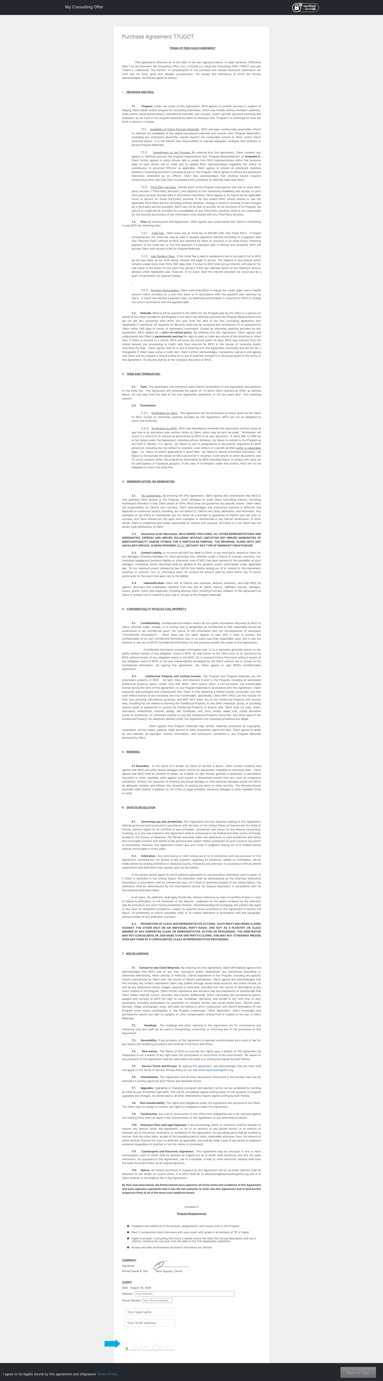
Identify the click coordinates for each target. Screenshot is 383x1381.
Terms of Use (346, 1354)
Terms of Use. (107, 1374)
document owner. (336, 1367)
